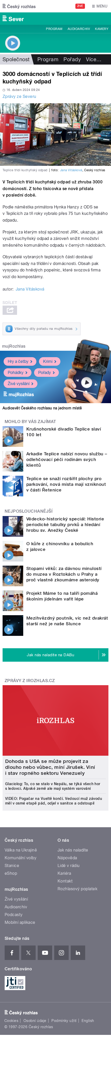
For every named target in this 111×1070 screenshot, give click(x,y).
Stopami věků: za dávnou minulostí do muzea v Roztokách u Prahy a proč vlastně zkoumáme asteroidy (64, 574)
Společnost (16, 59)
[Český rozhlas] (19, 6)
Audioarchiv (79, 29)
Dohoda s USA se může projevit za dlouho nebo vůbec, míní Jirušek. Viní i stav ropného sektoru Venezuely (50, 767)
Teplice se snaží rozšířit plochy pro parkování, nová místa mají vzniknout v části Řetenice (66, 484)
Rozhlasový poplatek (77, 888)
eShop (11, 873)
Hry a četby (18, 361)
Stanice (12, 865)
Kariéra (64, 873)
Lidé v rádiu (69, 865)
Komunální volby (20, 857)
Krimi (47, 361)
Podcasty (14, 914)
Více (93, 59)
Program (54, 29)
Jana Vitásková (71, 170)
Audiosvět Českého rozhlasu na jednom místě (42, 408)
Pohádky (15, 372)
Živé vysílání (18, 383)
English (88, 1021)
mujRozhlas (14, 346)
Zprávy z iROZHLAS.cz (30, 680)
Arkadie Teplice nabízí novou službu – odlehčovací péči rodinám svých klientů (66, 459)
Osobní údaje (34, 1021)
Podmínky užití (64, 1021)
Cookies (11, 1021)
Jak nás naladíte (73, 850)
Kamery (101, 29)
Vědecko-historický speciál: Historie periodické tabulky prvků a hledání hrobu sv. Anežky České (65, 524)
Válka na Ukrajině (21, 850)
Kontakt (65, 881)
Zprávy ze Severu (19, 96)
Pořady (72, 59)
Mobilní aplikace (20, 922)
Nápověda (67, 857)
